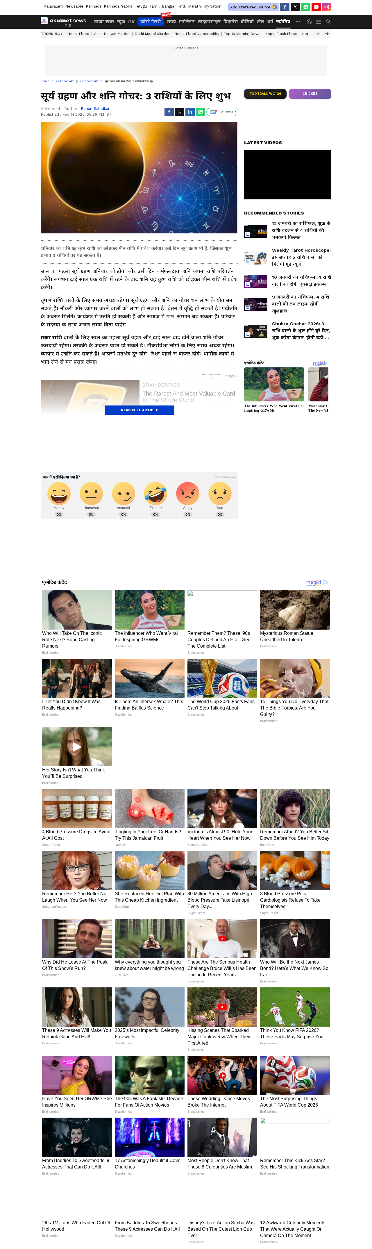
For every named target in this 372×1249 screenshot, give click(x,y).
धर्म (270, 21)
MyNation (212, 6)
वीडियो (247, 21)
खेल (260, 21)
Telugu (141, 6)
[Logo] (65, 21)
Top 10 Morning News (242, 34)
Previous (318, 34)
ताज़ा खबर (104, 21)
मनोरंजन (187, 21)
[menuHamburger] (318, 22)
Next (327, 34)
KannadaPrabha (118, 6)
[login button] (310, 22)
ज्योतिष (283, 21)
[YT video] (316, 7)
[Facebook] (284, 7)
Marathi (195, 6)
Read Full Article (139, 410)
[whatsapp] (305, 7)
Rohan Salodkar (95, 108)
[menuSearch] (328, 21)
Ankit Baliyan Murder (112, 34)
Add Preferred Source (250, 7)
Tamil (154, 6)
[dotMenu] (298, 21)
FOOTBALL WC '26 (265, 94)
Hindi (181, 6)
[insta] (326, 7)
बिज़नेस (230, 21)
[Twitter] (295, 7)
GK (131, 21)
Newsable (74, 6)
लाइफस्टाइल (209, 21)
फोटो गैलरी (150, 21)
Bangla (168, 6)
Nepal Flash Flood (281, 34)
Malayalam (53, 6)
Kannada (93, 6)
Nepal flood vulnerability (197, 34)
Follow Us (228, 112)
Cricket (310, 94)
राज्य (171, 21)
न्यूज (121, 21)
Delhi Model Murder (152, 34)
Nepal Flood (78, 34)
